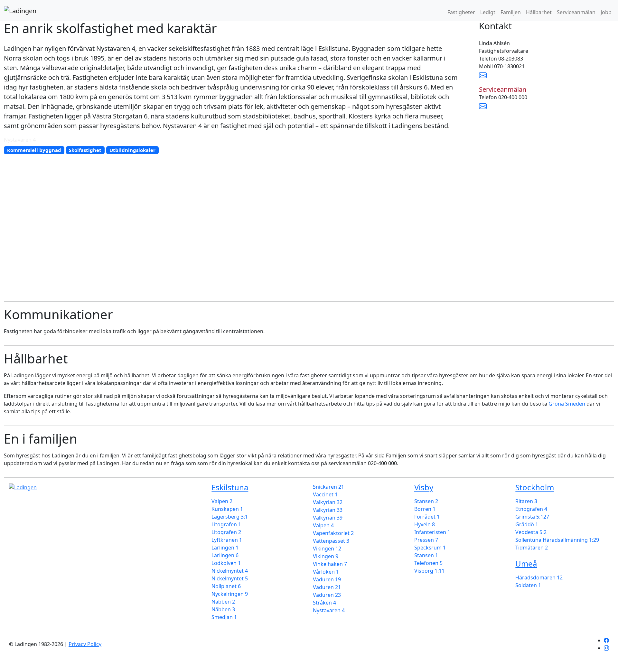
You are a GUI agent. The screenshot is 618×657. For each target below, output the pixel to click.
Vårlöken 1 (326, 571)
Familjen (511, 12)
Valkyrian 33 (327, 509)
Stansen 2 (426, 501)
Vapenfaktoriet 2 (333, 533)
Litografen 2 (226, 532)
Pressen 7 (426, 539)
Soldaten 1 (528, 585)
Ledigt (487, 12)
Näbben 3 (223, 609)
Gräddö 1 (526, 524)
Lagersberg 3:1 (229, 516)
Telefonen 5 (428, 563)
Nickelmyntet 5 (229, 578)
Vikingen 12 (327, 548)
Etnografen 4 (531, 508)
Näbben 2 (223, 601)
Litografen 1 (226, 524)
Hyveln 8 (424, 524)
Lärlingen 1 (225, 547)
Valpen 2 (221, 501)
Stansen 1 (426, 555)
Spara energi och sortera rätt (44, 577)
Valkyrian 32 (327, 502)
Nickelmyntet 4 (229, 570)
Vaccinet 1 (325, 494)
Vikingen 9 (325, 556)
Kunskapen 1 (227, 508)
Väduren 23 (327, 594)
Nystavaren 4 (329, 610)
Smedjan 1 (224, 617)
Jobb (606, 12)
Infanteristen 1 (432, 532)
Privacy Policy (85, 644)
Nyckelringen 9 (229, 593)
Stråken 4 (324, 602)
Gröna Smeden (566, 403)
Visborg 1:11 (429, 570)
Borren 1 (424, 508)
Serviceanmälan (576, 12)
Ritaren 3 (526, 501)
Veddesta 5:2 (531, 532)
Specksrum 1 (430, 547)
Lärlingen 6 (225, 555)
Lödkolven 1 (226, 563)
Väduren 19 (327, 579)
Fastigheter (461, 12)
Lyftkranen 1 (226, 539)
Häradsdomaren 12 (539, 577)
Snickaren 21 (328, 486)
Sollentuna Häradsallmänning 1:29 (557, 539)
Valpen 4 (323, 525)
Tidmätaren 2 (531, 547)
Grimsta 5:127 (532, 516)
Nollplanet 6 (226, 586)
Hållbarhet (539, 12)
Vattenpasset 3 (331, 540)
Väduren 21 (327, 587)
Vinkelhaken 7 (330, 564)
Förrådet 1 (427, 516)
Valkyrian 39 (327, 517)
